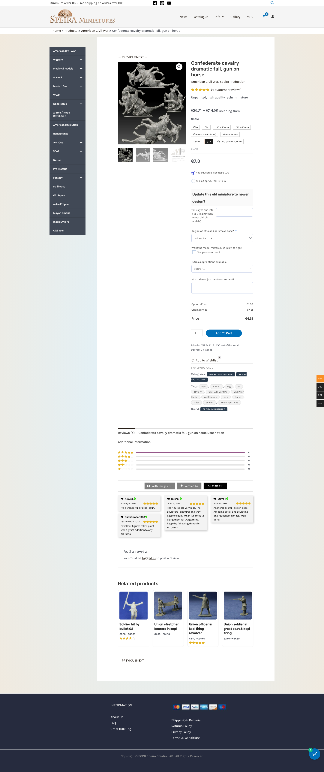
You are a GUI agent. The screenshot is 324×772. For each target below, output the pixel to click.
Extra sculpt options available (208, 262)
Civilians (58, 230)
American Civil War (64, 51)
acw (203, 386)
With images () (161, 486)
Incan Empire (61, 221)
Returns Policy (181, 726)
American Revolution (65, 124)
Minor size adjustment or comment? (212, 279)
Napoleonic (60, 103)
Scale (195, 119)
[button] (272, 3)
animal (216, 386)
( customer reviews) (226, 90)
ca (239, 386)
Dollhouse (59, 186)
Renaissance (60, 133)
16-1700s (58, 142)
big (229, 386)
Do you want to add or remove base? (214, 231)
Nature (57, 160)
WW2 (56, 95)
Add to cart (224, 333)
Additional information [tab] (134, 442)
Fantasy (58, 177)
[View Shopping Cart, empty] (263, 16)
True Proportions (229, 402)
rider (196, 402)
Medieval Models (63, 68)
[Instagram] (162, 3)
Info (217, 17)
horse (238, 397)
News (184, 17)
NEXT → (142, 57)
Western (58, 59)
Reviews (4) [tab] (126, 433)
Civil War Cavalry (217, 392)
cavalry (198, 392)
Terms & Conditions (185, 738)
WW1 (56, 151)
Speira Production (232, 81)
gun (226, 397)
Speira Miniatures (214, 409)
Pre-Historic (60, 168)
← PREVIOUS (127, 57)
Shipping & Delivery (186, 720)
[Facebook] (155, 3)
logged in (149, 558)
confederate (210, 397)
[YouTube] (169, 3)
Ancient (57, 77)
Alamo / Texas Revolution (61, 114)
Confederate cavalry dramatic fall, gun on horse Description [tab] (181, 433)
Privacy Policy (181, 732)
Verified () (191, 486)
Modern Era (60, 86)
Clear (194, 148)
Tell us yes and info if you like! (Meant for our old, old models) (202, 215)
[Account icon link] (272, 16)
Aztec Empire (61, 204)
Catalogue (201, 17)
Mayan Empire (61, 213)
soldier (209, 402)
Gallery (235, 17)
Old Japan (59, 195)
